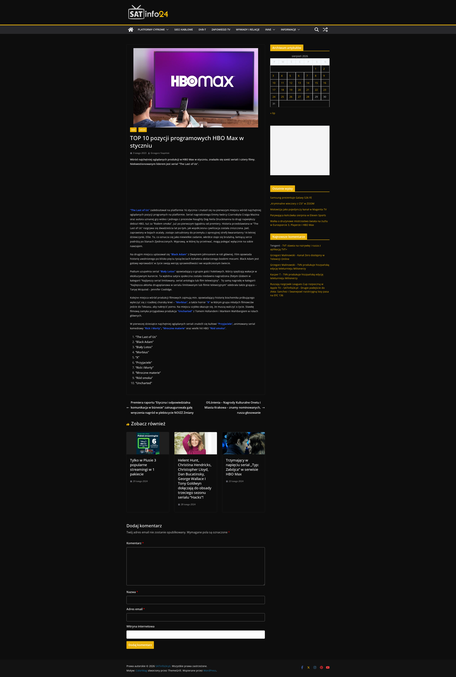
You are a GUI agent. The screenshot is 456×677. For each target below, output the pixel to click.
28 (307, 96)
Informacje (288, 29)
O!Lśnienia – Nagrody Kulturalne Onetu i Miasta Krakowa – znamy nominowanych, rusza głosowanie (232, 408)
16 (324, 82)
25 (282, 96)
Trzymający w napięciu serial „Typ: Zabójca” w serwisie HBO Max (242, 467)
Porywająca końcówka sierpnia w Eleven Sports (298, 215)
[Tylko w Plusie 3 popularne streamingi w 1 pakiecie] (147, 435)
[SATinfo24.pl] (130, 29)
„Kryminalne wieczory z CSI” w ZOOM (292, 203)
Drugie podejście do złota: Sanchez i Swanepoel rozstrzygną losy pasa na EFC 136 (299, 291)
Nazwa (132, 592)
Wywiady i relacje (248, 29)
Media (142, 130)
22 (316, 89)
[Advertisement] (300, 150)
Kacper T (275, 274)
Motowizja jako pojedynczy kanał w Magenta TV (298, 209)
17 (274, 89)
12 (290, 82)
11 (282, 82)
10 (274, 82)
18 (282, 89)
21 (307, 89)
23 (324, 89)
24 (274, 96)
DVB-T (202, 29)
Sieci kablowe (183, 29)
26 (290, 96)
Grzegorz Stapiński (160, 153)
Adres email (135, 609)
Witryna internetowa (140, 626)
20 (299, 89)
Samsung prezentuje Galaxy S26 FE (291, 197)
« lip (272, 113)
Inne (268, 29)
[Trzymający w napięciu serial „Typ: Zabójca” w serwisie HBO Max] (243, 435)
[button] (167, 29)
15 (316, 82)
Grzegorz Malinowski (282, 255)
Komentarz (135, 543)
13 (299, 82)
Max (133, 130)
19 (290, 89)
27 (299, 96)
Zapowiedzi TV (221, 29)
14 (307, 82)
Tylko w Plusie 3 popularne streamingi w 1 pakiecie (143, 467)
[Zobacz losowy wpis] (325, 29)
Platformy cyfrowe (151, 29)
